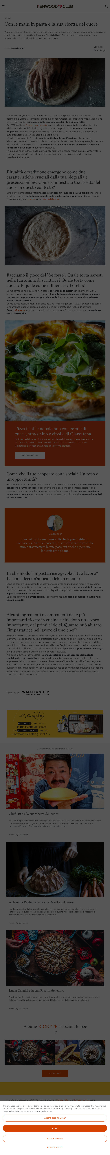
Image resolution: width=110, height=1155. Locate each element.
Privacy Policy (55, 1147)
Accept (55, 1128)
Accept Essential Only (55, 1118)
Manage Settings (55, 1138)
